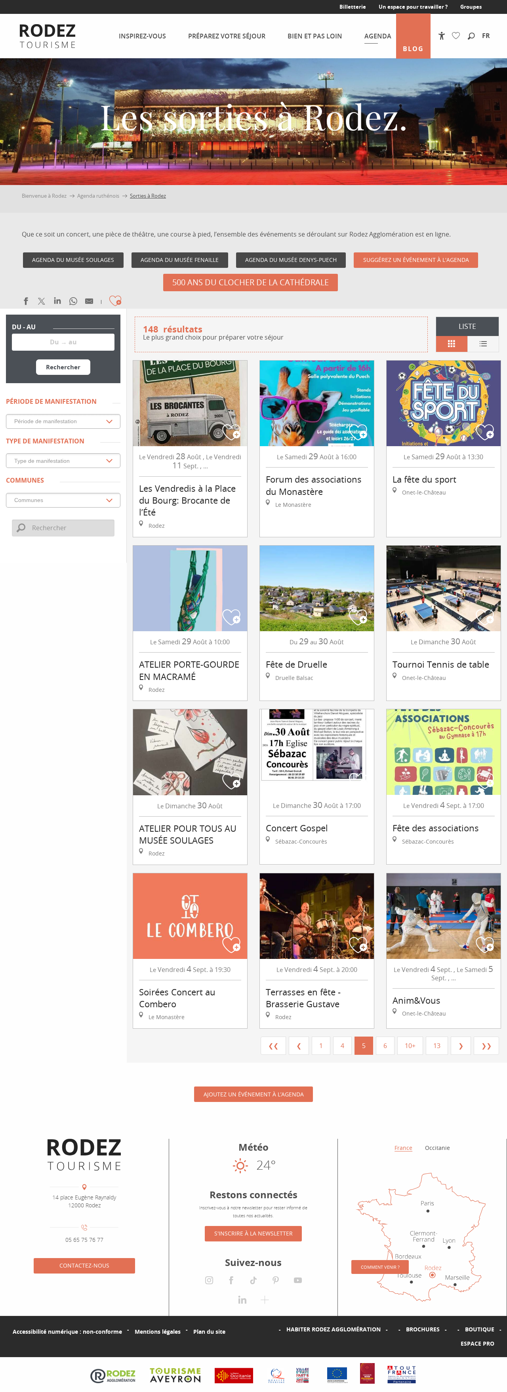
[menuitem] (47, 36)
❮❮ (273, 1045)
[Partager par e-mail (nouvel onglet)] (89, 303)
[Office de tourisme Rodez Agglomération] (84, 1155)
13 (436, 1045)
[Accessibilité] (442, 36)
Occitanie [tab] (437, 1147)
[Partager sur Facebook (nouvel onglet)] (26, 303)
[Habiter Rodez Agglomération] (273, 1329)
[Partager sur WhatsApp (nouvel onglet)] (73, 303)
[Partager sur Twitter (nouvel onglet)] (42, 303)
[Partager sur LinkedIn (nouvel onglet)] (57, 303)
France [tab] (403, 1147)
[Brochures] (393, 1329)
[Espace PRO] (448, 1344)
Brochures (423, 1329)
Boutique (479, 1329)
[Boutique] (452, 1329)
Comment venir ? (380, 1267)
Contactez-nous (84, 1265)
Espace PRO (477, 1343)
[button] (471, 36)
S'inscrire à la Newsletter (253, 1233)
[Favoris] (458, 36)
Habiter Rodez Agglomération (333, 1329)
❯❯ (486, 1045)
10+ (410, 1045)
